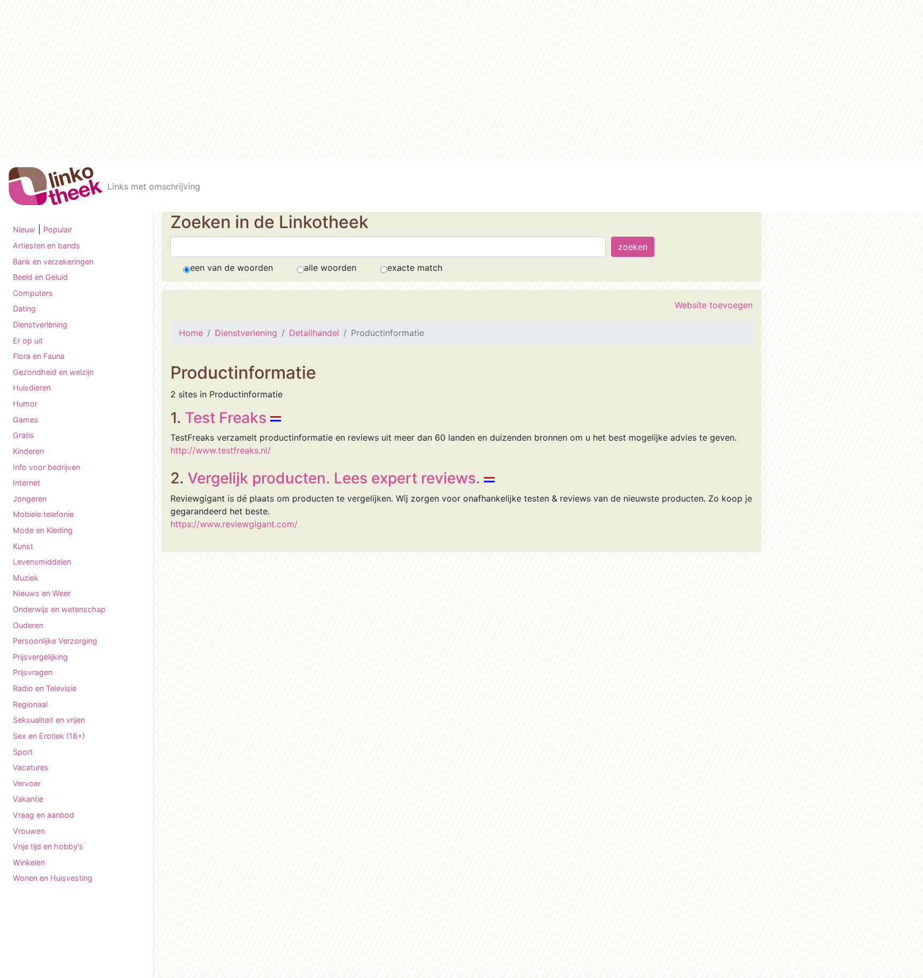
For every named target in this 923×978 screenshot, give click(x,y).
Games (25, 419)
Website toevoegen (714, 305)
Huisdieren (32, 387)
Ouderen (28, 625)
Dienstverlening (40, 324)
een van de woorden (231, 267)
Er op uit (28, 340)
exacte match (414, 267)
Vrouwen (29, 830)
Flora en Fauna (39, 356)
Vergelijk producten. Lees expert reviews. (333, 478)
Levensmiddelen (42, 561)
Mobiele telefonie (43, 514)
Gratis (23, 435)
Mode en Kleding (43, 530)
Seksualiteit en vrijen (49, 719)
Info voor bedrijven (46, 467)
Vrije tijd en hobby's (48, 846)
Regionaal (30, 704)
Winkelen (29, 862)
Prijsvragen (32, 672)
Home (191, 332)
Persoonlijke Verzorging (55, 640)
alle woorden (330, 267)
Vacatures (31, 767)
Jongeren (29, 498)
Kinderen (28, 451)
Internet (26, 482)
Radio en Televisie (44, 688)
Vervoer (27, 783)
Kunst (23, 546)
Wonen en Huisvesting (52, 877)
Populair (57, 229)
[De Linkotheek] (56, 186)
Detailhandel (314, 332)
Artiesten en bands (46, 245)
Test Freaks (226, 418)
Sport (23, 751)
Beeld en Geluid (40, 276)
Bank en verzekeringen (53, 261)
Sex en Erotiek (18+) (49, 735)
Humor (25, 403)
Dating (24, 308)
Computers (33, 293)
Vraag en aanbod (43, 814)
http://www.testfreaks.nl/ (220, 450)
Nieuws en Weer (42, 593)
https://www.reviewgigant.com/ (234, 524)
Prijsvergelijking (40, 656)
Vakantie (28, 798)
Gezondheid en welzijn (53, 372)
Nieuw (24, 229)
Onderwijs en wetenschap (59, 609)
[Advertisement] (461, 80)
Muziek (25, 577)
